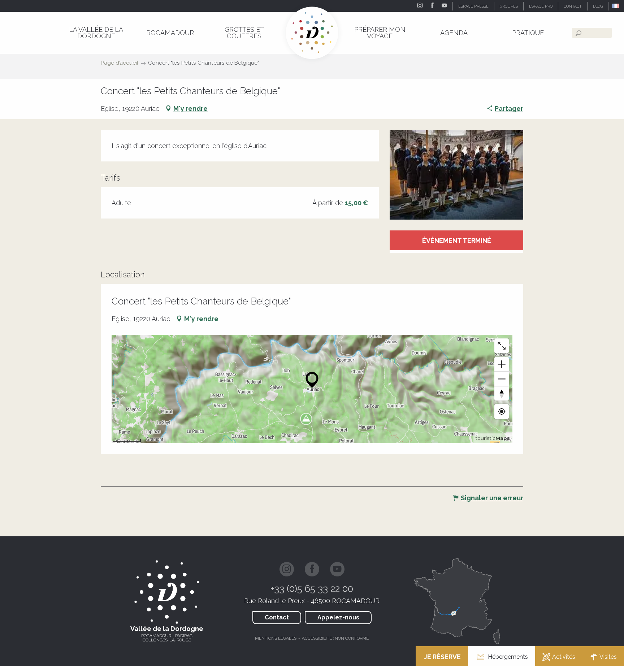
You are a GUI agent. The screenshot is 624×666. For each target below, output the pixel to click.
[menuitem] (96, 32)
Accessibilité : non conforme (335, 638)
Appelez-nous (338, 617)
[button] (616, 6)
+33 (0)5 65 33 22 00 (311, 588)
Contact (277, 617)
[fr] (616, 6)
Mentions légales (275, 638)
